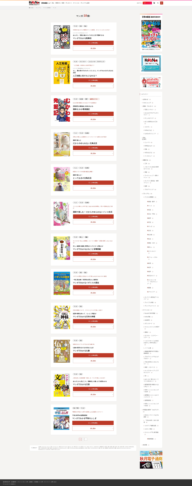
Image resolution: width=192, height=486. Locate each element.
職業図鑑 (151, 439)
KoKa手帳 (149, 316)
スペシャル (76, 3)
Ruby (88, 446)
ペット (75, 133)
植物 (51, 448)
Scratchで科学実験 (151, 313)
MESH (52, 449)
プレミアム (38, 7)
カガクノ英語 (149, 429)
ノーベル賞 (149, 348)
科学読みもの (150, 146)
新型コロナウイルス (63, 446)
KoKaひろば (149, 130)
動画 (48, 448)
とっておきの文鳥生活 (82, 178)
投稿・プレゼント (67, 3)
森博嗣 (106, 448)
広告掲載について (37, 481)
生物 (121, 446)
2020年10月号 (44, 448)
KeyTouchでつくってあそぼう (44, 449)
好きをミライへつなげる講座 (151, 416)
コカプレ (148, 127)
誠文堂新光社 (5, 481)
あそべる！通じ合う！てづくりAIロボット (151, 380)
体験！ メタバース (151, 367)
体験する (58, 3)
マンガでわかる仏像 (81, 350)
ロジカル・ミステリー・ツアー (151, 336)
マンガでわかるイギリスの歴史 (86, 282)
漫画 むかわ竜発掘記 (81, 109)
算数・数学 (152, 201)
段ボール (69, 446)
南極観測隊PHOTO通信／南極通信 (151, 352)
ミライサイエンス (94, 448)
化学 (118, 446)
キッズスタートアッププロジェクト (151, 371)
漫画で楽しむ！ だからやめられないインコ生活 (92, 212)
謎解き (148, 332)
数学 (123, 446)
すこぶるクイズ (150, 118)
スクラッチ (44, 446)
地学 (86, 99)
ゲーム (48, 446)
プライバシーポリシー (21, 481)
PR (101, 448)
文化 (81, 26)
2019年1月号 (111, 448)
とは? (49, 3)
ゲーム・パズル (152, 258)
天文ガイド (152, 275)
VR (146, 376)
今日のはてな (150, 152)
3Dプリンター (57, 449)
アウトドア (152, 292)
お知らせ (146, 99)
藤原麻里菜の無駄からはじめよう (151, 385)
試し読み (93, 48)
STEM (89, 448)
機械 (115, 448)
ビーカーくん (55, 446)
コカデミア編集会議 (151, 425)
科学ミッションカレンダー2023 (151, 404)
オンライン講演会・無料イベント (151, 181)
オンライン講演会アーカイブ (151, 298)
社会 (85, 26)
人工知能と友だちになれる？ (85, 76)
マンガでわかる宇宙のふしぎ (84, 418)
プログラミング (150, 189)
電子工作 (76, 446)
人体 (86, 448)
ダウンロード (149, 323)
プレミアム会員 (84, 3)
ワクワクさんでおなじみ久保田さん (77, 448)
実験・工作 (152, 243)
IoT (72, 446)
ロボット (91, 446)
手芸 (150, 222)
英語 (39, 448)
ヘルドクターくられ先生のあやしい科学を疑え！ (151, 342)
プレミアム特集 (150, 302)
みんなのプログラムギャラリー (151, 114)
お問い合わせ (53, 481)
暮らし (81, 237)
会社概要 (13, 481)
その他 (126, 446)
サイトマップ (47, 481)
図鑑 (86, 237)
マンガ (54, 7)
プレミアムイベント (152, 306)
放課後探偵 (149, 400)
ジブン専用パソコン (82, 446)
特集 (147, 149)
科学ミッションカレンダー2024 (151, 390)
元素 (99, 448)
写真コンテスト (150, 109)
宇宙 (51, 446)
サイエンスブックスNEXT (152, 327)
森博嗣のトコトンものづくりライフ (151, 396)
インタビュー (149, 156)
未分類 (146, 445)
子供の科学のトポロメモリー (151, 363)
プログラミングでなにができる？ (151, 357)
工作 (147, 163)
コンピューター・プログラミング (96, 61)
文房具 (105, 446)
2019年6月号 (131, 446)
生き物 (81, 99)
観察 (147, 186)
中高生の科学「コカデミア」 (151, 410)
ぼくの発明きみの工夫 (151, 122)
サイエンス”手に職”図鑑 (151, 433)
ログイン (139, 3)
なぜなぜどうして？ (151, 133)
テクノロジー (83, 61)
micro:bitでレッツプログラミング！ (59, 448)
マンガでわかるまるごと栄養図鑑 (87, 249)
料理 (150, 263)
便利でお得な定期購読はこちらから (151, 49)
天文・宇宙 (76, 408)
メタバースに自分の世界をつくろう (151, 167)
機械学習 (102, 446)
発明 (68, 448)
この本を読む (94, 43)
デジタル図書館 (47, 7)
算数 (111, 446)
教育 (150, 218)
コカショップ (148, 102)
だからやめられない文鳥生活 (85, 143)
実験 (147, 172)
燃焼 (109, 446)
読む (53, 3)
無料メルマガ (147, 3)
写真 (150, 210)
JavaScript (96, 446)
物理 (113, 446)
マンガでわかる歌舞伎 (82, 38)
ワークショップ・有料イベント (151, 176)
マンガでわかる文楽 (81, 384)
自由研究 (148, 320)
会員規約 (31, 481)
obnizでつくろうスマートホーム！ (124, 448)
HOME (31, 7)
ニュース (148, 142)
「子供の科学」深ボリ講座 (151, 421)
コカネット (13, 484)
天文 (103, 448)
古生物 (39, 446)
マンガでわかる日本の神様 (84, 316)
